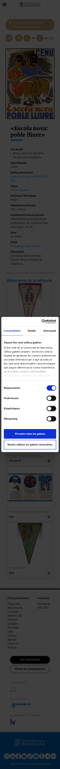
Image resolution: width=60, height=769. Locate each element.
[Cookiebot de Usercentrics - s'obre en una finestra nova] (42, 321)
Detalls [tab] (32, 330)
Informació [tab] (49, 330)
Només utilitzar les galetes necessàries (30, 444)
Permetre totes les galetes (30, 433)
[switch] (51, 398)
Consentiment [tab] (12, 330)
